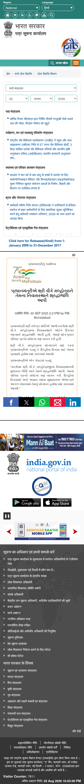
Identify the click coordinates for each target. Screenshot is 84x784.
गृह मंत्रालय (14, 694)
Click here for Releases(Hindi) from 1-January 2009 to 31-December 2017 (37, 243)
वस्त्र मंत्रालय (15, 676)
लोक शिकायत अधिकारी (20, 582)
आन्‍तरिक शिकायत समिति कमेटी (24, 588)
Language (47, 2)
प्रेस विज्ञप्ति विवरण (47, 74)
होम (8, 74)
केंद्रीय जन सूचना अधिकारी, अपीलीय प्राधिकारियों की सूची (39, 600)
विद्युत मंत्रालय (15, 725)
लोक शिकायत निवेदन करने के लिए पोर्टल (29, 649)
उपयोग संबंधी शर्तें (48, 747)
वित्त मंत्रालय (14, 682)
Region (7, 2)
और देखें (76, 731)
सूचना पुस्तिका (15, 637)
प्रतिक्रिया (52, 752)
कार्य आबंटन (14, 612)
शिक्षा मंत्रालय (15, 707)
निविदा (67, 747)
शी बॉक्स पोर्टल (15, 655)
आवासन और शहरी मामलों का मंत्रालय (27, 701)
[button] (29, 14)
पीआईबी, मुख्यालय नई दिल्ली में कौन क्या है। (31, 569)
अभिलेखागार (32, 752)
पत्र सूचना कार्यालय (30, 33)
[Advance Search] (51, 14)
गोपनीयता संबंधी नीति (55, 743)
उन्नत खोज (61, 63)
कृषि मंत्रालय (15, 688)
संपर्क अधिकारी (15, 594)
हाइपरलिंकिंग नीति (27, 743)
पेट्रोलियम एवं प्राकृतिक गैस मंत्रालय (27, 719)
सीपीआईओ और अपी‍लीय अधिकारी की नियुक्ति (32, 631)
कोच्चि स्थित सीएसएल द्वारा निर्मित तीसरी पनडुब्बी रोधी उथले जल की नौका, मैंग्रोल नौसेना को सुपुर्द (41, 120)
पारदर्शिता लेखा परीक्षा (19, 625)
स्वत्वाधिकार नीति (23, 747)
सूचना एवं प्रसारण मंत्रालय (22, 670)
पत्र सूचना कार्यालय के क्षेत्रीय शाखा (27, 575)
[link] (42, 441)
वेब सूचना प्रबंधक (17, 643)
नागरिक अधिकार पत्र (19, 618)
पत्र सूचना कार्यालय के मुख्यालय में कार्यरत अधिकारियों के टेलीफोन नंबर (43, 561)
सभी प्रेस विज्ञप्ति (23, 74)
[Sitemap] (44, 14)
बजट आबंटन (14, 606)
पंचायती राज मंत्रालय (19, 713)
